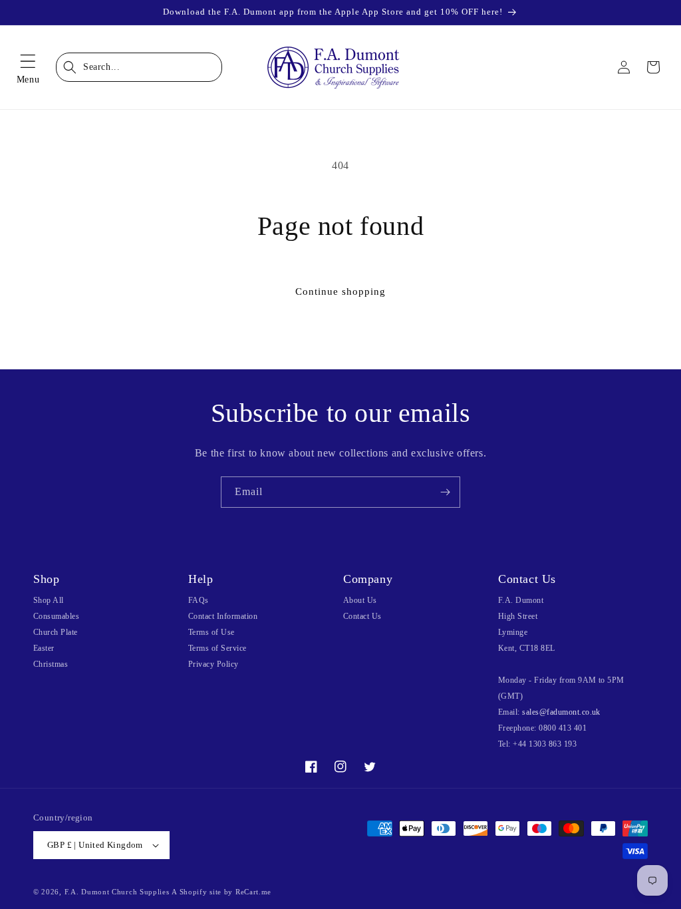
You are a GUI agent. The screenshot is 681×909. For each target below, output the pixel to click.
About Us (360, 600)
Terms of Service (217, 648)
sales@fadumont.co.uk (561, 712)
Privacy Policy (213, 664)
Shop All (48, 600)
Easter (44, 648)
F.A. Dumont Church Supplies (117, 892)
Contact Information (222, 616)
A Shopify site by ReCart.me (221, 892)
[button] (28, 67)
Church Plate (55, 632)
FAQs (198, 600)
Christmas (50, 664)
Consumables (56, 616)
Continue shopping (340, 291)
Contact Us (362, 616)
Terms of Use (211, 632)
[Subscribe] (445, 492)
